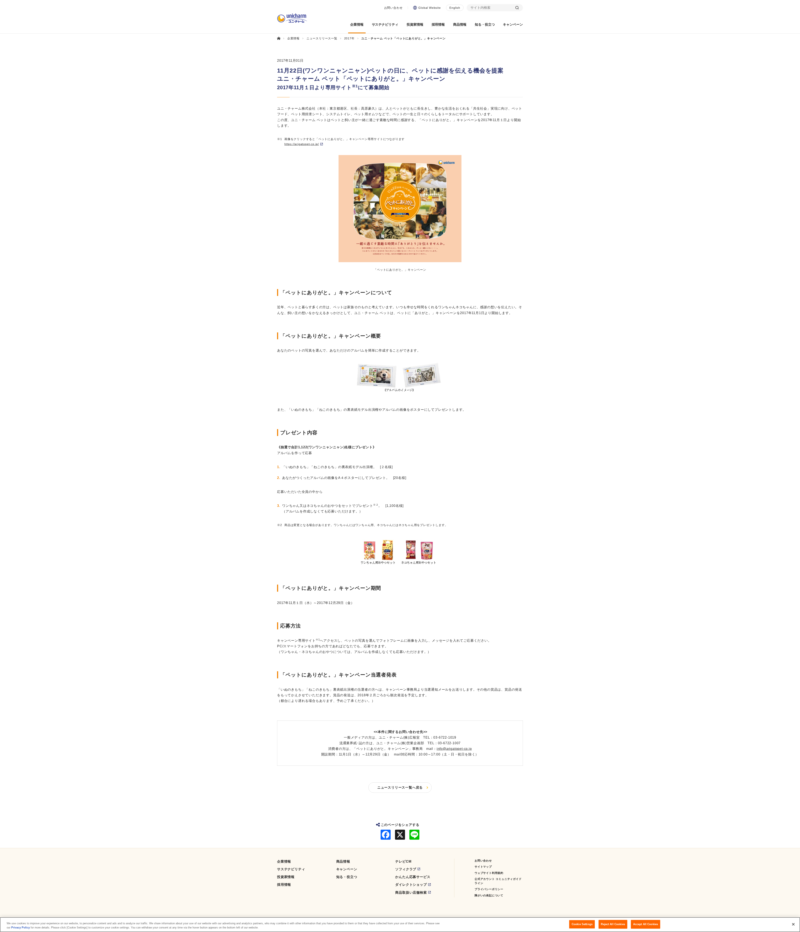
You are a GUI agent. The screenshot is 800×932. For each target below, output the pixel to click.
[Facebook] (386, 835)
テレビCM (403, 861)
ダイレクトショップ (411, 884)
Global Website (429, 7)
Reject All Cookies (613, 924)
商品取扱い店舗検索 (411, 892)
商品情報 (343, 861)
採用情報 (284, 884)
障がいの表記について (489, 895)
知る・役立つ (346, 877)
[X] (400, 835)
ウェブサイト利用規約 (489, 872)
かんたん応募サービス (412, 877)
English (454, 7)
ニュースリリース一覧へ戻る (400, 787)
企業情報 (284, 861)
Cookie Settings (582, 924)
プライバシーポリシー (489, 889)
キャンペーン (346, 869)
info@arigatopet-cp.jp (454, 748)
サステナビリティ (291, 869)
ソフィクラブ (405, 869)
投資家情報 (286, 877)
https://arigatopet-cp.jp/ (301, 144)
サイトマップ (483, 866)
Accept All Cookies (645, 924)
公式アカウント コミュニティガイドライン (498, 881)
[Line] (414, 835)
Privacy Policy (20, 927)
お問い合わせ (393, 7)
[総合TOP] (280, 38)
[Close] (793, 924)
